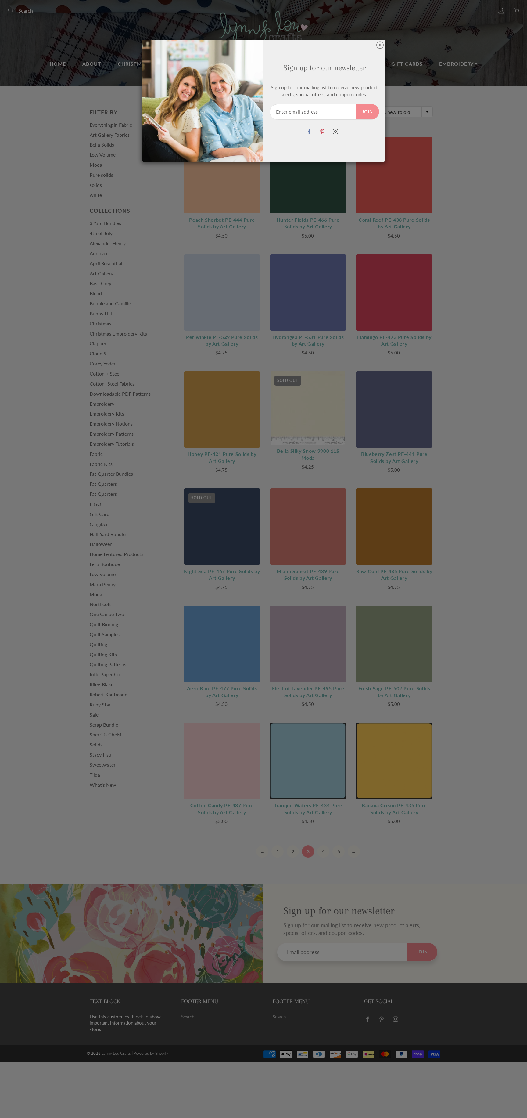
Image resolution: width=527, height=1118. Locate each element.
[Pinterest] (322, 131)
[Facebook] (309, 131)
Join (367, 111)
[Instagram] (335, 131)
